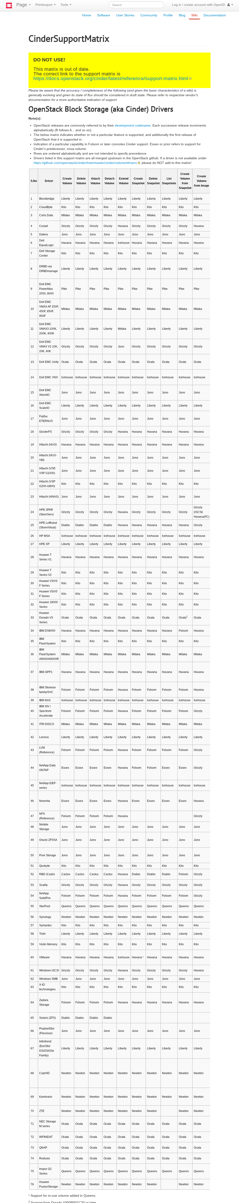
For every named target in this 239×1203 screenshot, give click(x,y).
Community (149, 15)
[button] (230, 4)
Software (103, 15)
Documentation (215, 15)
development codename (133, 125)
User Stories (125, 15)
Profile (168, 15)
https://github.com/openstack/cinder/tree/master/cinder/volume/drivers (85, 163)
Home (86, 15)
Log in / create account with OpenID (198, 5)
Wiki (194, 15)
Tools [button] (64, 5)
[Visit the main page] (9, 5)
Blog (182, 15)
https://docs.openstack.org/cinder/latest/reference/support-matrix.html (110, 78)
